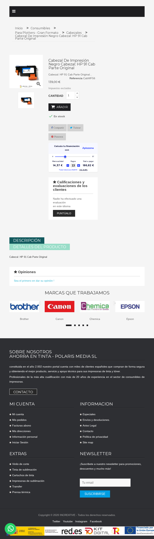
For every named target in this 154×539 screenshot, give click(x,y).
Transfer (17, 486)
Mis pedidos (19, 419)
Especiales (89, 414)
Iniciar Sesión (20, 442)
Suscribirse (95, 493)
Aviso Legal (89, 425)
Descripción (27, 240)
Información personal (24, 436)
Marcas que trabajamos (77, 293)
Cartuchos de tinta (23, 475)
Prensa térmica (21, 492)
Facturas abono (21, 425)
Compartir (59, 127)
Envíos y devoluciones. (96, 419)
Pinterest (58, 136)
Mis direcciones (21, 431)
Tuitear (77, 127)
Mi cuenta (18, 414)
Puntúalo (64, 213)
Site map (88, 442)
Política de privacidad (95, 436)
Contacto (23, 392)
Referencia (75, 78)
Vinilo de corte (20, 463)
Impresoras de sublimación (28, 480)
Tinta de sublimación (24, 469)
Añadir (62, 107)
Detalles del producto (39, 247)
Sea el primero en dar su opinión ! (34, 280)
